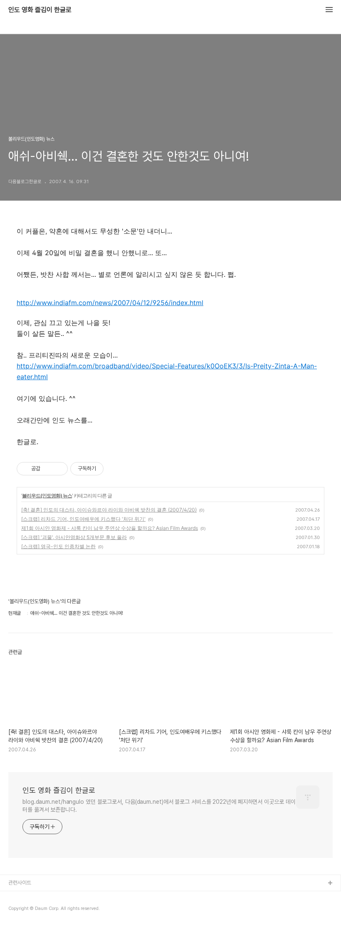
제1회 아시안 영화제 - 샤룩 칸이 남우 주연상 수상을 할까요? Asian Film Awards (109, 528)
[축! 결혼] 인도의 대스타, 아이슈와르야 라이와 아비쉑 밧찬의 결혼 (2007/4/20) (109, 510)
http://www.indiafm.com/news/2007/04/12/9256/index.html (110, 302)
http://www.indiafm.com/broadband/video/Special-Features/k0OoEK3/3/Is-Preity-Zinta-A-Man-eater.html (167, 371)
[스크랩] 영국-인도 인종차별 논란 (58, 546)
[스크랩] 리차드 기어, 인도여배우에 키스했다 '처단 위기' (83, 519)
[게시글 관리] (58, 468)
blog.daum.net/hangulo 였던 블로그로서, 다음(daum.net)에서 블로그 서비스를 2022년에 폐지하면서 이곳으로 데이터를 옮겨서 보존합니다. (158, 805)
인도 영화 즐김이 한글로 (40, 10)
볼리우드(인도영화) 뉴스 (47, 495)
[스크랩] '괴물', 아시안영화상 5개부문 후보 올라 (74, 537)
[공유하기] (48, 468)
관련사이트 (19, 883)
